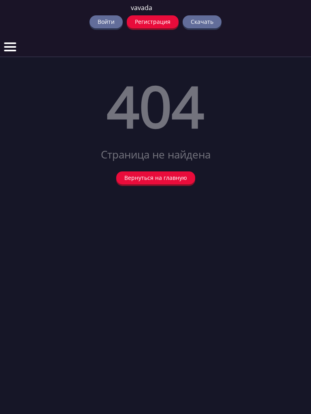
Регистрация (152, 21)
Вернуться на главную (155, 178)
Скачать (202, 21)
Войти (106, 21)
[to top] (293, 365)
